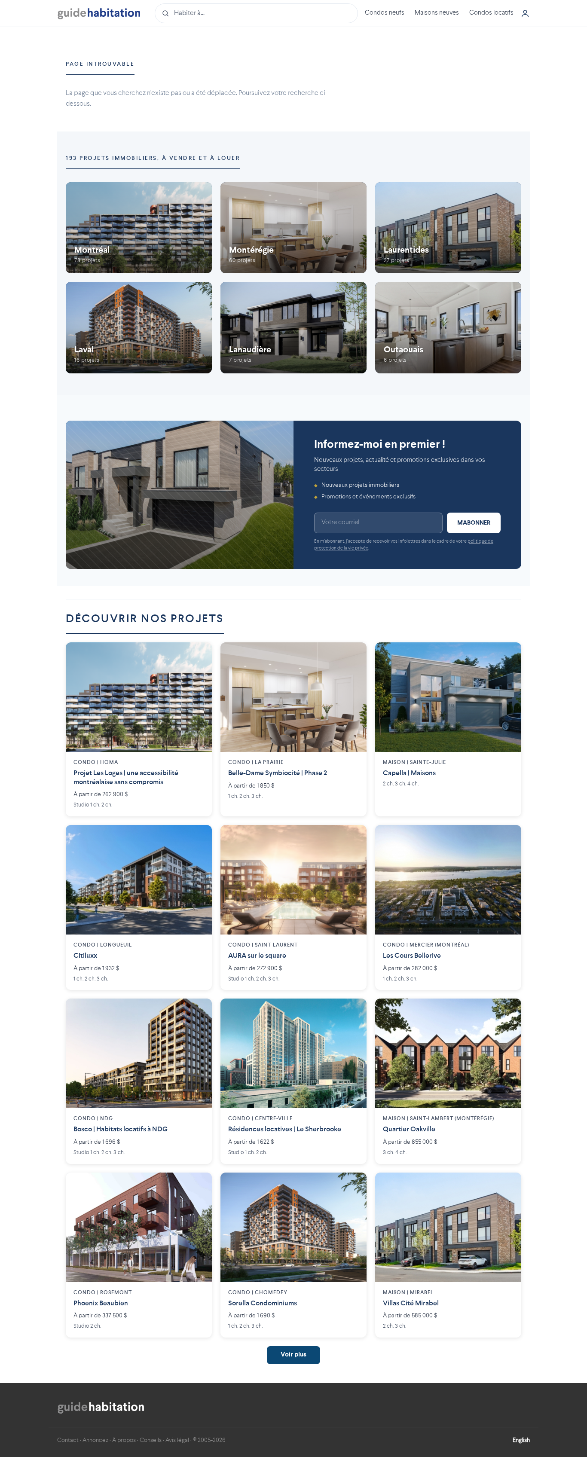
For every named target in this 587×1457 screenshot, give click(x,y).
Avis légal (177, 1440)
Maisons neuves (437, 13)
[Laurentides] (448, 228)
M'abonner (473, 523)
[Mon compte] (525, 13)
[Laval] (139, 327)
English (521, 1440)
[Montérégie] (293, 228)
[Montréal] (139, 228)
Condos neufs (384, 13)
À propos (124, 1440)
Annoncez (95, 1440)
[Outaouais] (448, 327)
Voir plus (293, 1355)
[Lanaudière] (293, 327)
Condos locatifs (491, 13)
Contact (68, 1440)
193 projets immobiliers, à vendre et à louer (153, 158)
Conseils (151, 1440)
